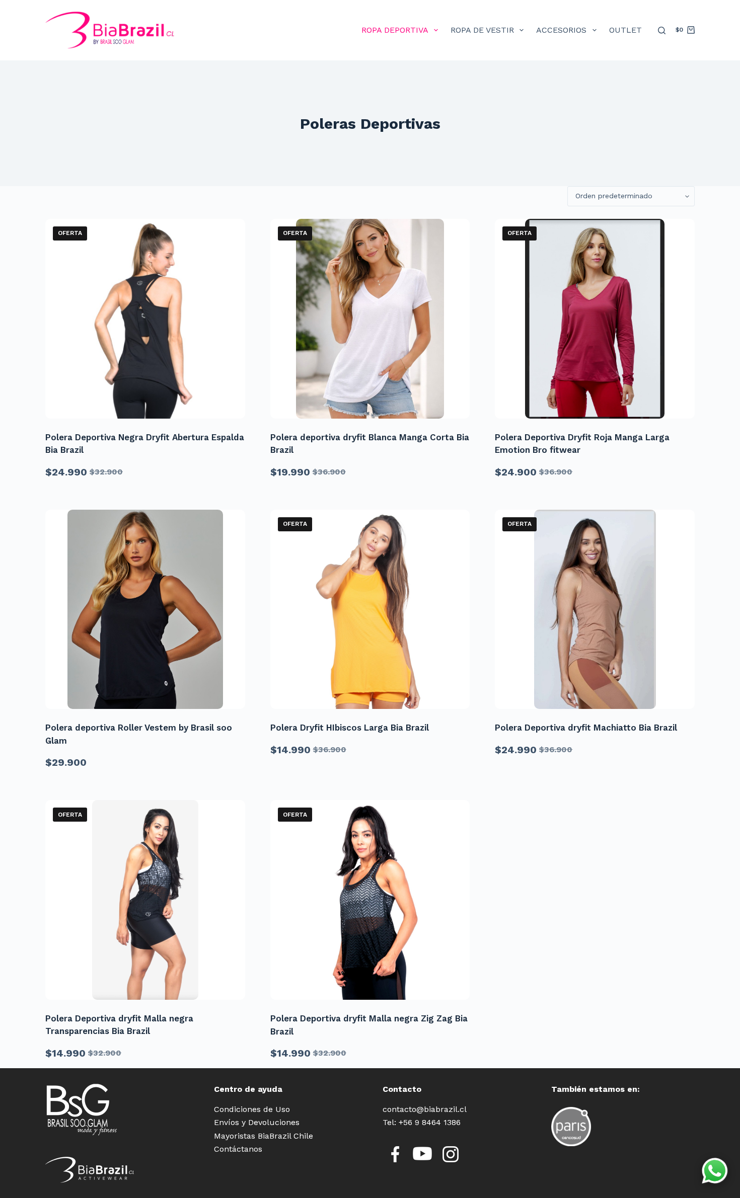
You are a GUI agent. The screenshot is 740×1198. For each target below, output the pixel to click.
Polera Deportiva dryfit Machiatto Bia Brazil (586, 728)
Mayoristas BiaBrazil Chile (263, 1136)
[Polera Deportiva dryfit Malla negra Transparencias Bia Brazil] (145, 900)
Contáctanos (238, 1149)
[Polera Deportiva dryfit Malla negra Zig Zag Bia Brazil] (370, 900)
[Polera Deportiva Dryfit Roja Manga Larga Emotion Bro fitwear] (595, 319)
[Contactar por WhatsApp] (715, 1171)
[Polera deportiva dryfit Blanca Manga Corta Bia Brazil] (370, 319)
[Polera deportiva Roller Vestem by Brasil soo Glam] (145, 609)
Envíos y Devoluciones (257, 1122)
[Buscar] (661, 30)
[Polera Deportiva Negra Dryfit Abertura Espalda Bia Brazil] (145, 319)
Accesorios (561, 30)
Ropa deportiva (394, 30)
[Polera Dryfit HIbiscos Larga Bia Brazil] (370, 609)
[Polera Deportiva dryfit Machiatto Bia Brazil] (595, 609)
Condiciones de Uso (252, 1109)
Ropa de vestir (482, 30)
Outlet (625, 30)
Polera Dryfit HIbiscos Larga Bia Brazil (349, 728)
